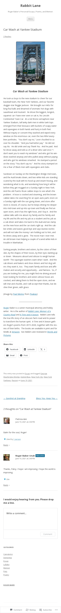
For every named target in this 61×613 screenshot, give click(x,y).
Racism (15, 380)
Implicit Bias (25, 377)
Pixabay (33, 294)
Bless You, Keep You (47, 398)
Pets (5, 571)
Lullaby (6, 564)
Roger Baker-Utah (25, 455)
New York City (37, 377)
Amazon (16, 331)
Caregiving (7, 554)
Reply (5, 445)
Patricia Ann (21, 419)
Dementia (7, 557)
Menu (30, 19)
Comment (47, 534)
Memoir (6, 568)
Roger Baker (9, 585)
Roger (6, 307)
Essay (27, 373)
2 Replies (7, 36)
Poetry (6, 575)
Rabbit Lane (30, 5)
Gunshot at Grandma (14, 398)
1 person (17, 439)
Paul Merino (18, 294)
